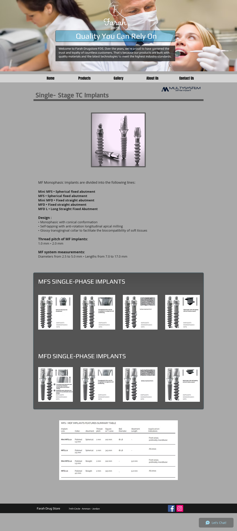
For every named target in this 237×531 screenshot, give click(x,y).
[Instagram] (179, 508)
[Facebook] (171, 508)
